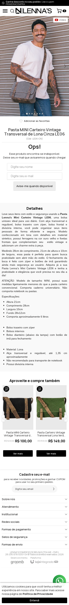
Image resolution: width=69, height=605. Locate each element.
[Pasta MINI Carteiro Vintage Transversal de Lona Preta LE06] (18, 421)
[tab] (27, 114)
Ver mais (18, 453)
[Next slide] (65, 66)
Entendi (34, 600)
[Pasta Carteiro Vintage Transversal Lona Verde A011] (51, 421)
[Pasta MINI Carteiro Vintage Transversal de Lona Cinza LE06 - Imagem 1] (34, 66)
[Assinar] (53, 489)
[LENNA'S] (33, 10)
